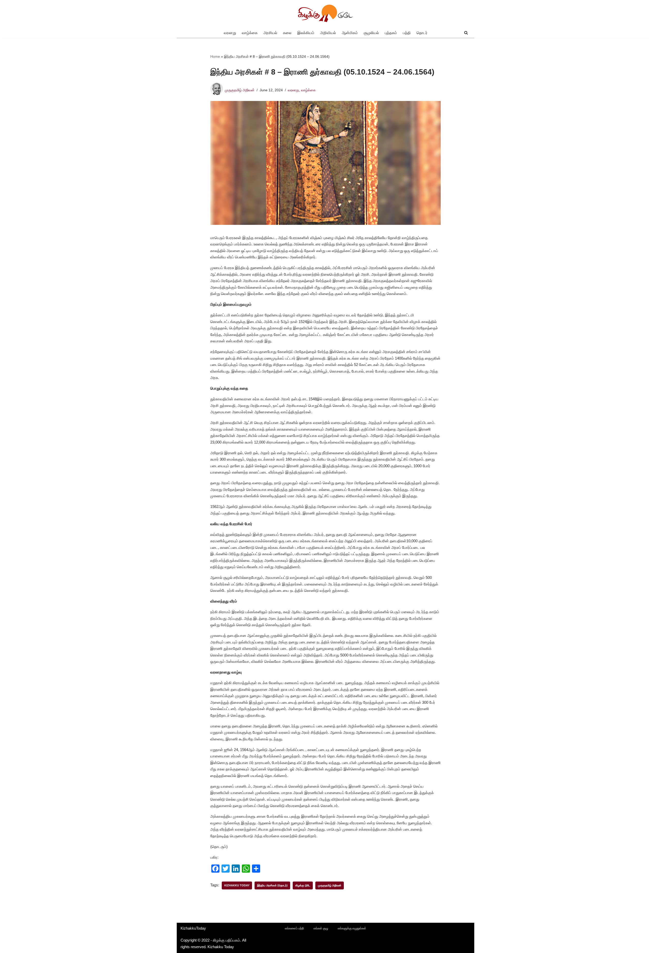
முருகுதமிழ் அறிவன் (240, 90)
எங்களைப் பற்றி (294, 928)
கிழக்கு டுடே (302, 885)
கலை (287, 33)
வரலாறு (230, 33)
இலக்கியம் (305, 33)
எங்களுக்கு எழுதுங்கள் (352, 928)
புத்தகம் (391, 33)
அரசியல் (270, 33)
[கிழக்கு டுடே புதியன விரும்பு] (325, 14)
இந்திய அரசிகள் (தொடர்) (272, 885)
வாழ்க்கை (250, 33)
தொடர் (422, 33)
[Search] (466, 33)
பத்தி (407, 33)
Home (215, 56)
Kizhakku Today (236, 885)
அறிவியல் (328, 33)
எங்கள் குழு (321, 928)
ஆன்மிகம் (350, 33)
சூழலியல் (371, 33)
